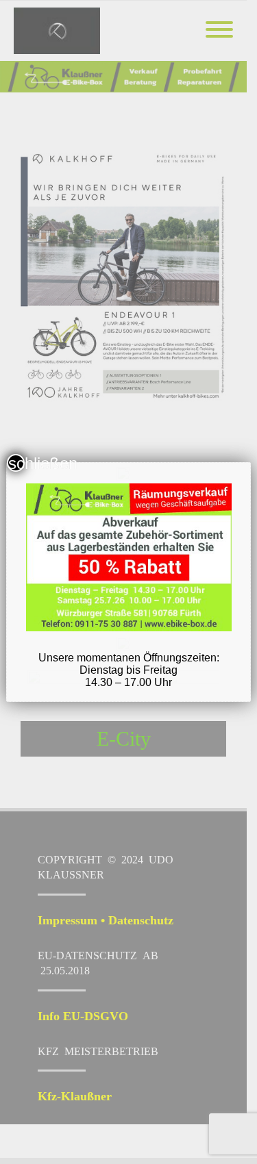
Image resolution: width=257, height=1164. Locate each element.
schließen (16, 463)
